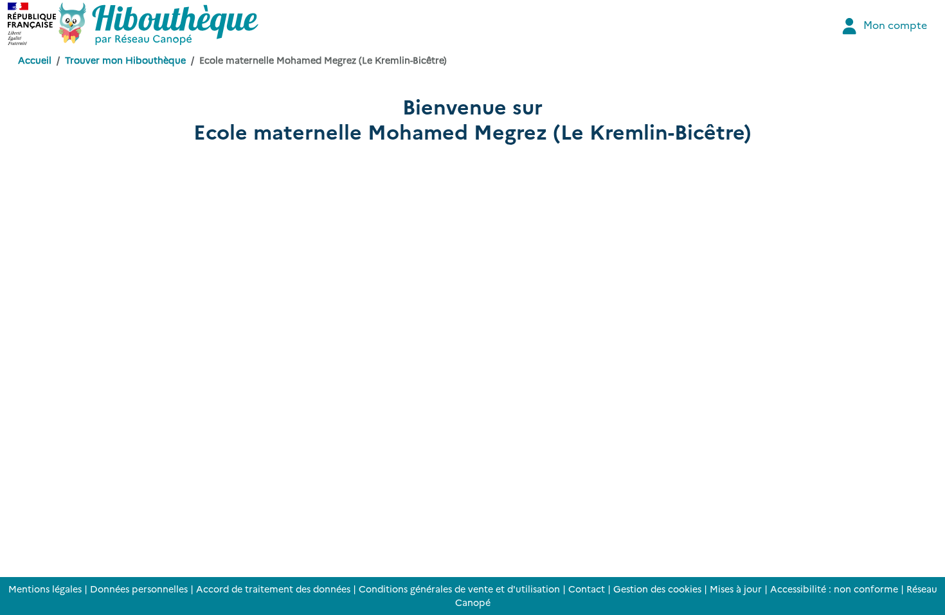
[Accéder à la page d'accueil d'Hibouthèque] (158, 24)
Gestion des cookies (657, 588)
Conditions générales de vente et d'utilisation (459, 588)
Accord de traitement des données (273, 588)
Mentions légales (45, 588)
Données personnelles (139, 588)
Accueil (34, 59)
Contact (586, 588)
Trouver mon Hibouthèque (125, 59)
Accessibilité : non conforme (834, 588)
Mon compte (894, 24)
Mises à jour (736, 588)
